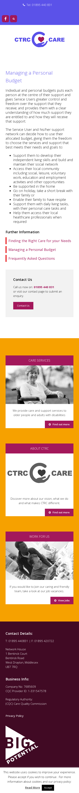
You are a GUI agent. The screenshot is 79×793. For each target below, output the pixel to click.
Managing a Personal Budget (32, 249)
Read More (32, 787)
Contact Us (23, 305)
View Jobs (63, 600)
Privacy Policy (15, 716)
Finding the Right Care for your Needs (39, 240)
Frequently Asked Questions (31, 258)
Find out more (60, 424)
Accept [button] (48, 787)
